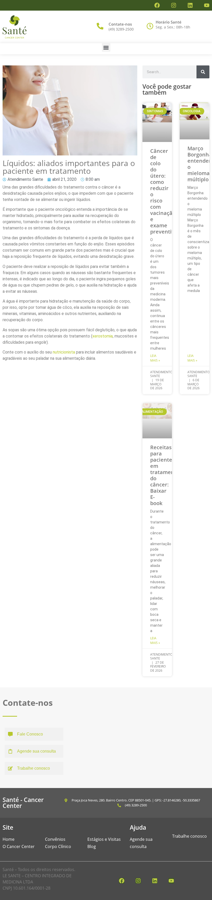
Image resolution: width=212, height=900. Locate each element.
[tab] (34, 734)
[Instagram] (173, 5)
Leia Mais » (155, 358)
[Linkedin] (190, 5)
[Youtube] (206, 5)
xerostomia (102, 336)
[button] (106, 47)
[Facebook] (157, 5)
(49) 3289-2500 (121, 29)
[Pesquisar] (202, 71)
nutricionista (64, 352)
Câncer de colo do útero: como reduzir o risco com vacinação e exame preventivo (164, 191)
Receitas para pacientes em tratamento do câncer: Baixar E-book (164, 475)
